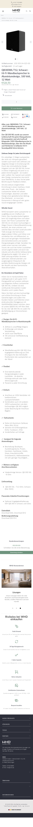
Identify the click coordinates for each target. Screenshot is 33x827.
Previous (2, 41)
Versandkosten (8, 95)
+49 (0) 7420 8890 (17, 2)
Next (30, 41)
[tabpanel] (16, 40)
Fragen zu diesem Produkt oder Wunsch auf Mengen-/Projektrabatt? (14, 91)
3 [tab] (20, 608)
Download (5, 513)
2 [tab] (16, 608)
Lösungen (16, 592)
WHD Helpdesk (17, 6)
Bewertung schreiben (16, 552)
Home (2, 15)
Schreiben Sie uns (17, 4)
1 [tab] (12, 608)
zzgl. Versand (25, 806)
